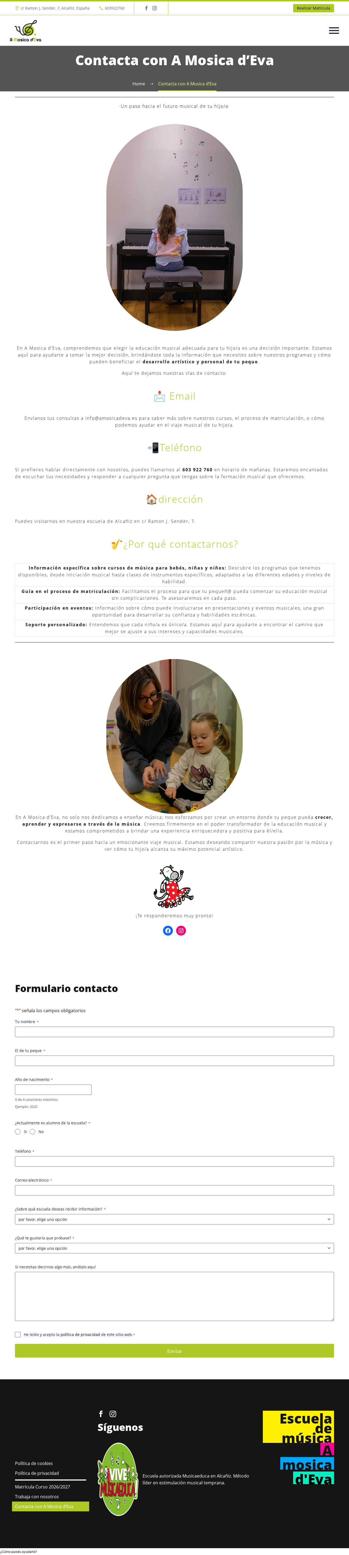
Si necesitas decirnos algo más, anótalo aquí (55, 1266)
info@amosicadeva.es (111, 418)
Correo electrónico (33, 1180)
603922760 (115, 8)
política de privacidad (80, 1334)
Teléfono (24, 1151)
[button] (18, 1552)
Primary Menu (334, 30)
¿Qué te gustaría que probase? (44, 1238)
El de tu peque (30, 1050)
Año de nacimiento (34, 1079)
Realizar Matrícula (313, 8)
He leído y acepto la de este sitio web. (79, 1334)
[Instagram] (155, 8)
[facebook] (101, 1414)
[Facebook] (146, 8)
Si (25, 1131)
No (41, 1131)
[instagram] (113, 1414)
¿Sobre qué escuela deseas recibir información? (60, 1209)
